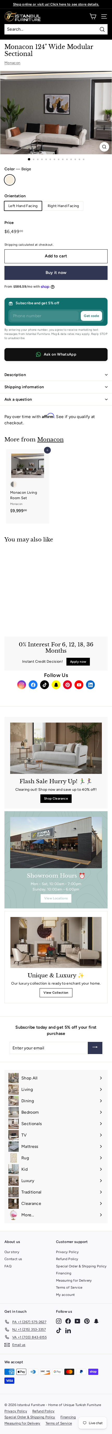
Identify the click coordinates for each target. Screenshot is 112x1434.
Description (15, 374)
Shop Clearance (56, 798)
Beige (9, 180)
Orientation (15, 196)
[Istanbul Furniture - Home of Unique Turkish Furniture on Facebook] (68, 1321)
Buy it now (56, 272)
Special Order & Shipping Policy (81, 1266)
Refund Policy (67, 1259)
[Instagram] (21, 684)
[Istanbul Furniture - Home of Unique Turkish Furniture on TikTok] (58, 1330)
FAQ (7, 1266)
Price (9, 222)
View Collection (55, 992)
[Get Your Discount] (95, 1048)
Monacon (12, 63)
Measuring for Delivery (74, 1280)
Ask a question (18, 399)
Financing (63, 1273)
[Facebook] (33, 684)
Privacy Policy (67, 1252)
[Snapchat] (56, 684)
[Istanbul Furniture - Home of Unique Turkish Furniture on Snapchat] (96, 1321)
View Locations (56, 898)
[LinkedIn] (90, 684)
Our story (11, 1252)
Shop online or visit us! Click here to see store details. (56, 4)
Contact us (13, 1259)
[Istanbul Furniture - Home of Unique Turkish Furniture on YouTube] (77, 1321)
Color (17, 169)
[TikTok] (44, 684)
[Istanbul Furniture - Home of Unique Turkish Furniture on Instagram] (58, 1321)
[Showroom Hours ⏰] (56, 842)
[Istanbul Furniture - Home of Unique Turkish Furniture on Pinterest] (87, 1321)
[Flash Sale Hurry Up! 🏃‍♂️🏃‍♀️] (56, 748)
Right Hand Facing (63, 206)
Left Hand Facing (23, 206)
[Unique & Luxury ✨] (56, 942)
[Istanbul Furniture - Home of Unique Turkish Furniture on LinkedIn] (68, 1330)
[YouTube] (78, 684)
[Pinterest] (67, 684)
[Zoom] (104, 147)
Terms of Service (69, 1287)
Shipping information (24, 387)
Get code (91, 316)
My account (65, 1295)
